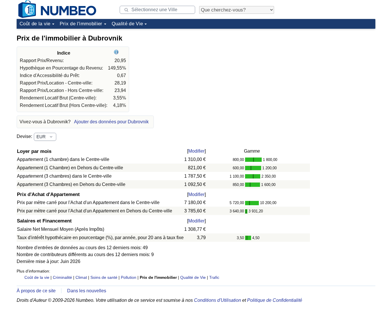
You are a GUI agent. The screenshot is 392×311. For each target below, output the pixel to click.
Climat (81, 277)
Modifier (196, 151)
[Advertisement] (332, 67)
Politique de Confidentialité (274, 300)
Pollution (128, 277)
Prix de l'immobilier (81, 23)
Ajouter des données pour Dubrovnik (111, 121)
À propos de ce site (36, 290)
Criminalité (62, 277)
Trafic (214, 277)
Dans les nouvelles (86, 290)
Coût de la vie (35, 23)
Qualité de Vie (127, 23)
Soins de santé (103, 277)
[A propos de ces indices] (117, 53)
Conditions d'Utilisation (217, 300)
